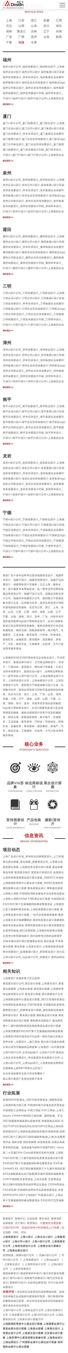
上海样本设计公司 (35, 1264)
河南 (59, 31)
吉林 (34, 31)
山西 (22, 25)
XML (16, 1232)
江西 (59, 20)
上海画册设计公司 (19, 1314)
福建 (22, 42)
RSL (24, 1232)
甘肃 (34, 42)
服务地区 (56, 1218)
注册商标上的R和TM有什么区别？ (23, 1068)
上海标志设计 (12, 1264)
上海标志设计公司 (33, 1310)
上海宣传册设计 (22, 1268)
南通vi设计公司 (25, 1255)
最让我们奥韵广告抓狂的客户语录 (22, 1078)
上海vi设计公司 (41, 1241)
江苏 (22, 20)
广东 (9, 36)
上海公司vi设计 (21, 1241)
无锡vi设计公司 (48, 1255)
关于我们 (20, 1223)
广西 (22, 36)
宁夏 (9, 42)
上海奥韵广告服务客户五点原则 (21, 978)
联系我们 (32, 1223)
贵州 (34, 36)
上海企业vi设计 (44, 1236)
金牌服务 (8, 1223)
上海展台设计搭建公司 (30, 1319)
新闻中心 (20, 1218)
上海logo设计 (52, 1259)
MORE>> (8, 104)
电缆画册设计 (11, 1273)
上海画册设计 (11, 1236)
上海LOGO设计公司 (43, 1314)
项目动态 (44, 1218)
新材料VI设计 (18, 1282)
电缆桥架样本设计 (31, 1273)
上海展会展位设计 (17, 1250)
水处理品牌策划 (37, 1282)
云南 (46, 36)
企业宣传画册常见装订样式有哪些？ (24, 1073)
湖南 (9, 31)
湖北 (59, 25)
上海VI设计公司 (12, 1310)
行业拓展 (32, 1218)
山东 (34, 25)
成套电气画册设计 (35, 1278)
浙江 (34, 20)
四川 (46, 25)
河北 (9, 25)
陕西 (59, 36)
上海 (9, 20)
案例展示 (8, 1218)
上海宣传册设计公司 (24, 1245)
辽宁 (46, 31)
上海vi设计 (26, 1236)
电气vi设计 (16, 1278)
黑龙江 (21, 31)
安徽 (46, 20)
